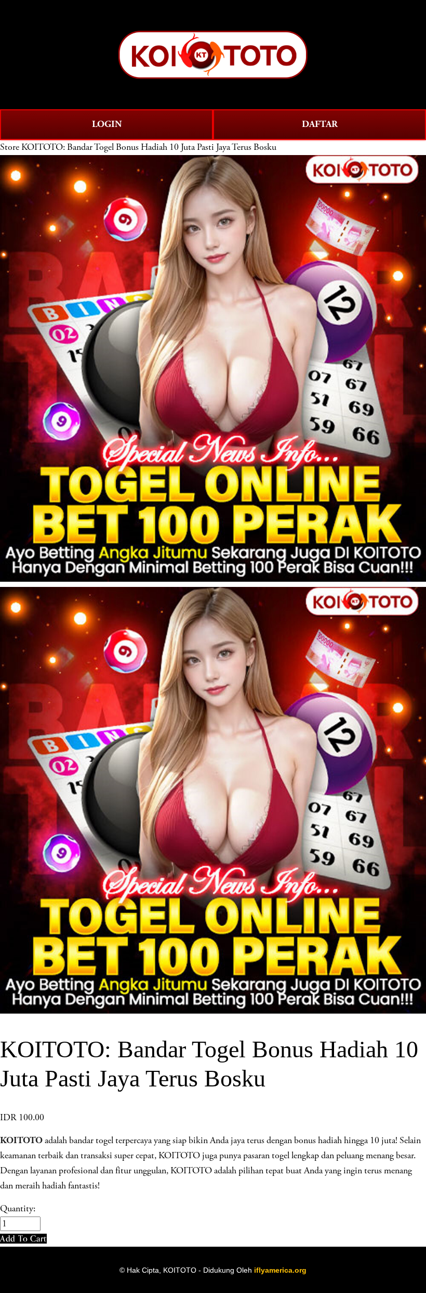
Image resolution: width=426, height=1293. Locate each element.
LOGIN (107, 124)
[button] (23, 1239)
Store (9, 147)
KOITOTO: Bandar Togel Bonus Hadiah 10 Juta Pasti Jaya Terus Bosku (148, 147)
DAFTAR (320, 124)
